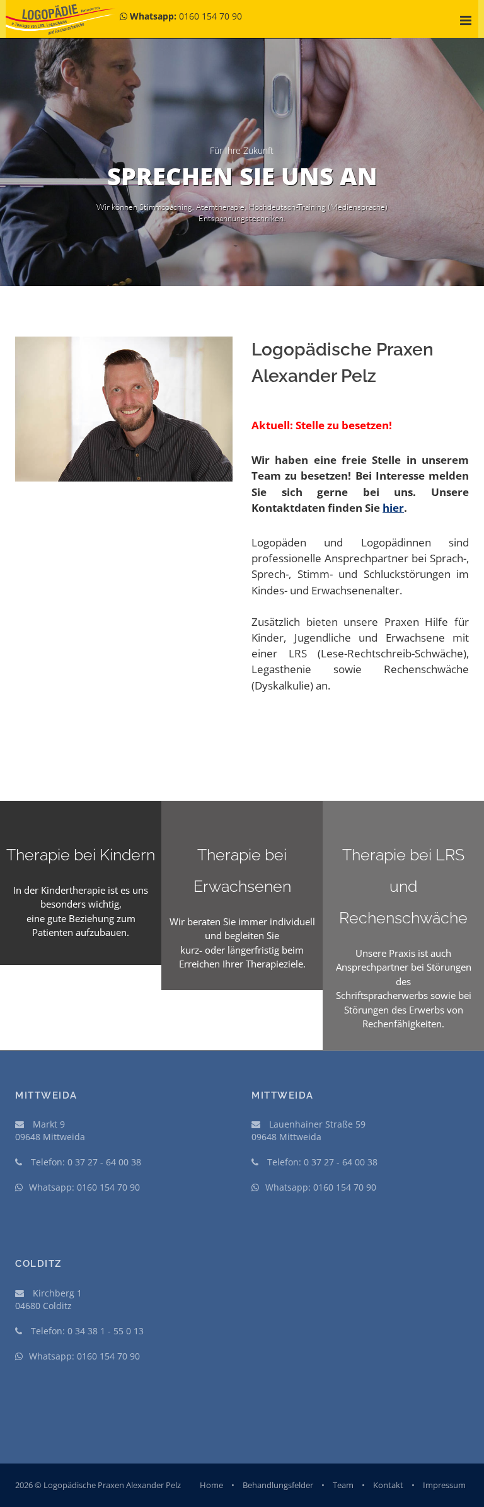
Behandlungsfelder (278, 1485)
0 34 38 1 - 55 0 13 (105, 1331)
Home (211, 1485)
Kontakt (388, 1485)
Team (343, 1485)
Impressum (444, 1485)
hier (393, 507)
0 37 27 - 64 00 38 (104, 1162)
